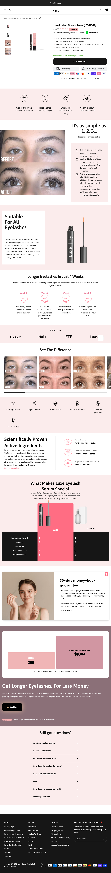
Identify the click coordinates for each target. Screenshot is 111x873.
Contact (7, 856)
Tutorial (7, 852)
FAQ (35, 781)
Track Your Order (35, 848)
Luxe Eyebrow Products (14, 837)
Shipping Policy (57, 830)
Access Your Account (60, 845)
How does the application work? (47, 766)
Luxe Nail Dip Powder (13, 845)
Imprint (54, 841)
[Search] (10, 10)
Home (6, 18)
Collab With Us (34, 834)
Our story (32, 827)
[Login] (101, 10)
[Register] (103, 839)
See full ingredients (12, 468)
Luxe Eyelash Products (13, 834)
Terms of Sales (57, 827)
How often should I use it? (44, 774)
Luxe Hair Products (12, 841)
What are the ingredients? (44, 743)
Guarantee (33, 830)
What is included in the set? (45, 758)
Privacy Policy (56, 834)
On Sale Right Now (12, 830)
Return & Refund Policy (60, 837)
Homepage (9, 827)
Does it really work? (42, 751)
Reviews (31, 837)
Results (7, 848)
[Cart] (105, 10)
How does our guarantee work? (47, 789)
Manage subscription (37, 852)
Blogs (30, 841)
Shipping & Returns (41, 797)
